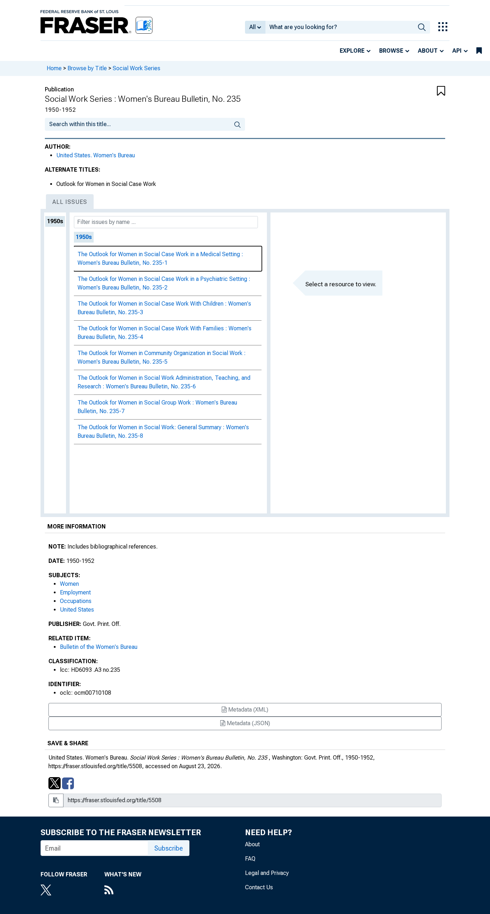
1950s (55, 221)
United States (77, 609)
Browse (391, 50)
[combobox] (339, 27)
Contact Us (259, 887)
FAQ (250, 858)
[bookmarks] (479, 51)
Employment (75, 592)
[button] (411, 91)
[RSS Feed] (122, 891)
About (428, 50)
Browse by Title (87, 68)
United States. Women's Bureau (95, 155)
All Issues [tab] (69, 201)
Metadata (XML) (247, 709)
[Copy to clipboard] (55, 800)
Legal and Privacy (267, 873)
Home (54, 68)
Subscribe (168, 848)
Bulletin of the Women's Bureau (98, 646)
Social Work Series (136, 68)
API (457, 50)
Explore (352, 50)
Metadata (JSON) (247, 723)
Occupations (75, 601)
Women (69, 583)
